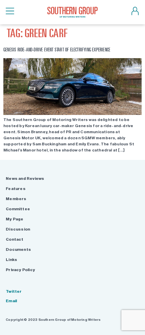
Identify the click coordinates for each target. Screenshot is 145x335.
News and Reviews (25, 178)
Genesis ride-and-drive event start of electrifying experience (56, 49)
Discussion (18, 229)
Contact (14, 239)
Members (16, 198)
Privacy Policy (20, 269)
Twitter (14, 291)
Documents (18, 249)
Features (16, 188)
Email (11, 300)
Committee (18, 209)
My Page (14, 219)
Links (11, 259)
